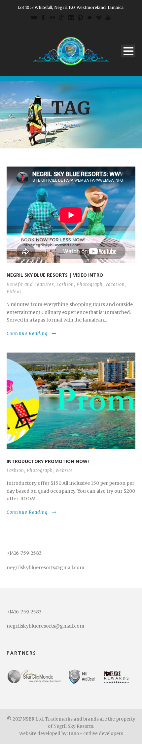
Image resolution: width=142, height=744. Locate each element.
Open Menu (128, 51)
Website (64, 470)
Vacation (115, 284)
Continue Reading (27, 333)
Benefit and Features (30, 284)
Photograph (90, 284)
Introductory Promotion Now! (48, 461)
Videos (14, 291)
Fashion (65, 284)
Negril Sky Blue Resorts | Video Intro (55, 275)
